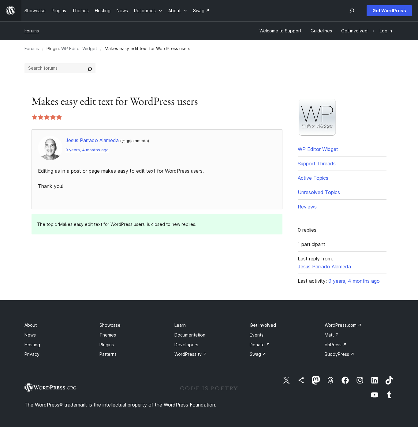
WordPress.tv (190, 354)
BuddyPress (339, 354)
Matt (332, 334)
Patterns (108, 354)
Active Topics (313, 178)
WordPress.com (343, 325)
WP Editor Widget (79, 48)
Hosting (32, 344)
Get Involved (263, 325)
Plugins (106, 344)
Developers (186, 344)
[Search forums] (89, 68)
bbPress (336, 344)
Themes (107, 334)
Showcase (110, 325)
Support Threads (317, 163)
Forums (31, 30)
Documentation (189, 334)
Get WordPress (389, 10)
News (30, 334)
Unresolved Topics (319, 192)
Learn (180, 325)
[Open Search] (351, 10)
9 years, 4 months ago (87, 150)
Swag (258, 354)
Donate (260, 344)
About (30, 325)
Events (256, 334)
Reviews (307, 207)
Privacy (31, 354)
